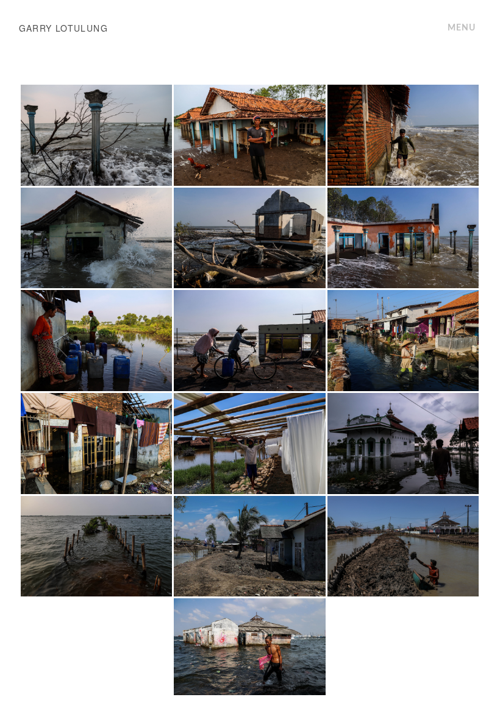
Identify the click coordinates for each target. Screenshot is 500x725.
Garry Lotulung (64, 28)
